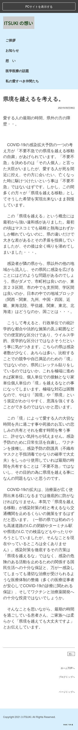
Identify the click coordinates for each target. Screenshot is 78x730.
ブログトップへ (67, 676)
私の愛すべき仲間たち (22, 80)
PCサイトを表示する (39, 6)
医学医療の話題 (17, 70)
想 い (11, 60)
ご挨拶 (11, 40)
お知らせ (12, 50)
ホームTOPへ (68, 668)
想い (71, 653)
